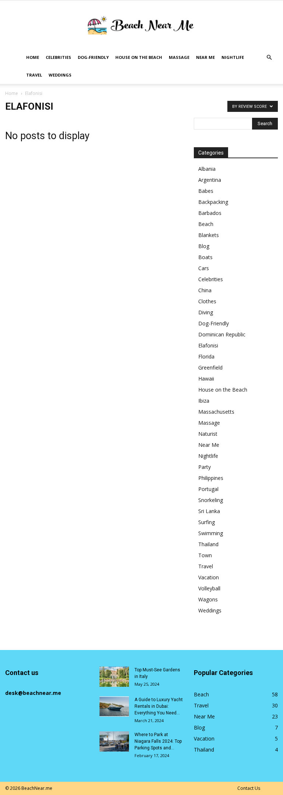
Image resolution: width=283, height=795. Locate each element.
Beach (205, 223)
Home (32, 57)
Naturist (207, 433)
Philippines (210, 477)
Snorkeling (210, 500)
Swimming (210, 533)
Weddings (60, 75)
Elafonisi (208, 345)
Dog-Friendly (93, 57)
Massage (179, 57)
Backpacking (213, 201)
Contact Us (248, 788)
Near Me (205, 57)
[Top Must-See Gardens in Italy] (114, 677)
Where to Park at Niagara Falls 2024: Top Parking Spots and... (158, 741)
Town (205, 555)
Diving (205, 312)
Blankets (208, 235)
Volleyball (209, 588)
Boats (205, 257)
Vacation (208, 577)
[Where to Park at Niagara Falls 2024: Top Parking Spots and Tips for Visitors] (114, 741)
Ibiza (203, 400)
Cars (203, 268)
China (205, 290)
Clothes (207, 301)
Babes (205, 190)
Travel (34, 75)
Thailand (208, 544)
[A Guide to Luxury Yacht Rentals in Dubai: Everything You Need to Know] (114, 706)
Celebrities (58, 57)
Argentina (209, 179)
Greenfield (210, 367)
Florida (206, 356)
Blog (203, 246)
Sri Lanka (209, 511)
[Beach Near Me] (141, 25)
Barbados (209, 212)
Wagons (208, 599)
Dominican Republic (221, 334)
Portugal (208, 488)
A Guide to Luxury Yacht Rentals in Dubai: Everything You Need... (158, 706)
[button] (269, 57)
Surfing (206, 522)
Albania (207, 168)
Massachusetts (216, 411)
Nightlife (232, 57)
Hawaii (206, 378)
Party (204, 466)
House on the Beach (138, 57)
